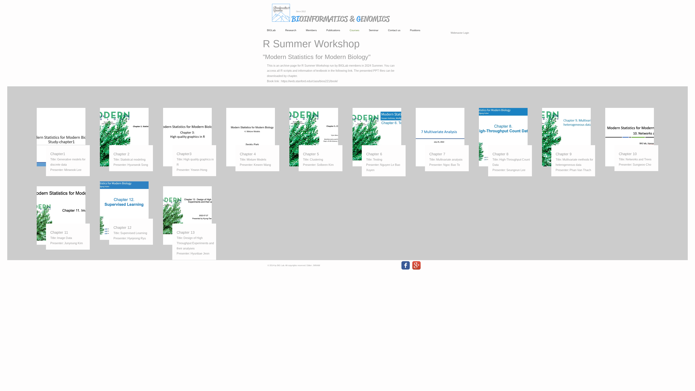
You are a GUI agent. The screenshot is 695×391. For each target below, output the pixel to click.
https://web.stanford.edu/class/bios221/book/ (309, 81)
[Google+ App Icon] (416, 265)
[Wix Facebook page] (405, 265)
